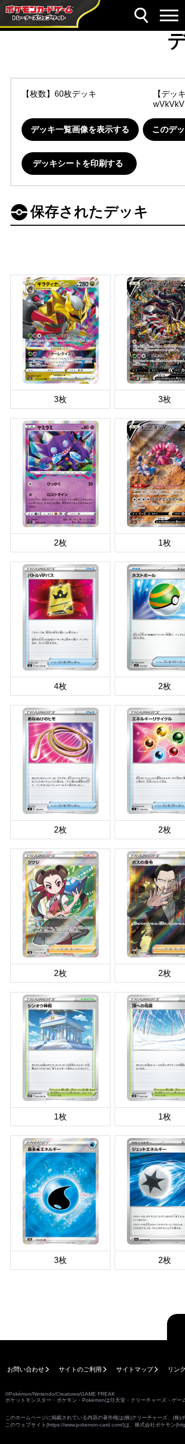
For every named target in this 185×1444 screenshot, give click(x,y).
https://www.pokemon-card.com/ (85, 1425)
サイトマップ (134, 1369)
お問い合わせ (25, 1369)
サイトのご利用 (80, 1369)
